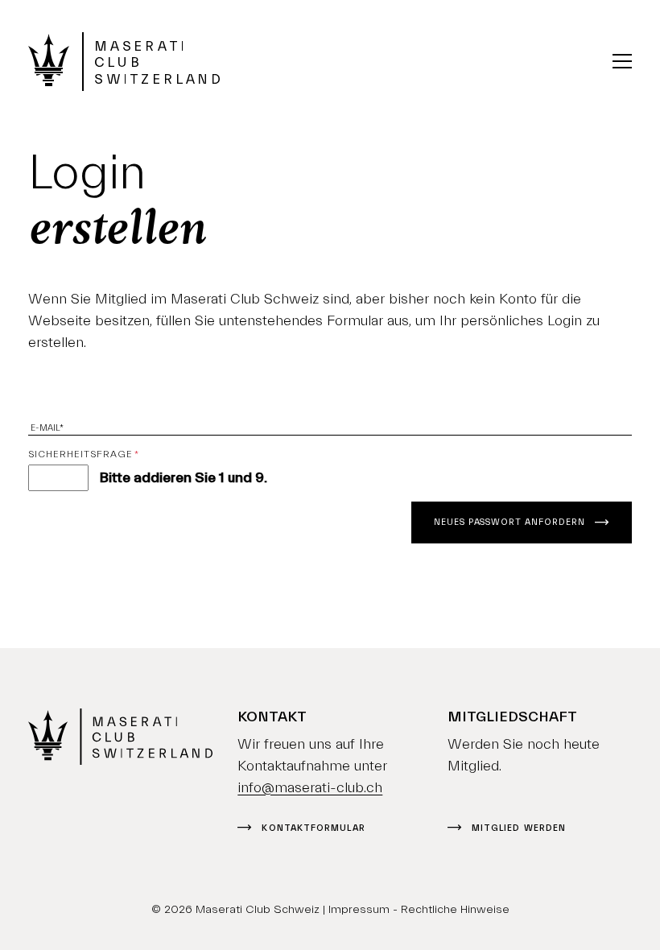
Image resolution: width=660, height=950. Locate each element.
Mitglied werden (519, 828)
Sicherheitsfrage (83, 454)
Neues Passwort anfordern (509, 522)
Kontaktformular (313, 828)
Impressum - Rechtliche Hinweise (418, 909)
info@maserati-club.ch (309, 787)
